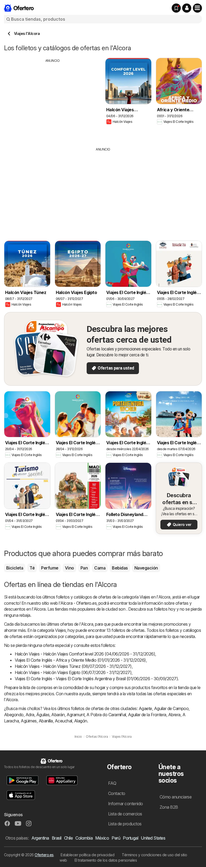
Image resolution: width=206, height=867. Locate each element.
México (102, 838)
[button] (186, 8)
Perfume (49, 568)
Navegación (146, 568)
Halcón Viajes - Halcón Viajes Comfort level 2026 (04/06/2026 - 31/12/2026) (85, 654)
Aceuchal (63, 720)
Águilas (42, 714)
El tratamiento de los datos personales (106, 860)
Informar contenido (125, 803)
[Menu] (197, 8)
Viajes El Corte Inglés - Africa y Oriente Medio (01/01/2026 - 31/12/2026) (80, 660)
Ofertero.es (44, 854)
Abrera (174, 714)
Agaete (145, 708)
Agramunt (75, 714)
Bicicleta (14, 568)
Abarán (58, 714)
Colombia (84, 838)
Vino (69, 568)
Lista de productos (125, 823)
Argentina (40, 838)
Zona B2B (169, 807)
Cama (99, 568)
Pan (84, 568)
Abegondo (14, 714)
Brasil (56, 838)
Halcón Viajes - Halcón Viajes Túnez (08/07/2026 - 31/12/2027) (73, 666)
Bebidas (120, 568)
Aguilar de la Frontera (147, 714)
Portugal (130, 838)
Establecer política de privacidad (87, 854)
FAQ (112, 783)
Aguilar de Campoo (171, 708)
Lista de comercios (125, 813)
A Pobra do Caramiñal (106, 714)
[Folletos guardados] (176, 8)
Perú (116, 838)
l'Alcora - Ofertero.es (78, 603)
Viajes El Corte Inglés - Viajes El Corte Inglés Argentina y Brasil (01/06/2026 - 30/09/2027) (96, 678)
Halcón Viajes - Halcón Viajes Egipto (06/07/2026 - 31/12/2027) (73, 672)
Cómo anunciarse (176, 797)
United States (153, 838)
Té (32, 568)
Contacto (116, 793)
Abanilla (46, 720)
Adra (29, 714)
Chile (68, 838)
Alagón (80, 720)
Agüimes (28, 720)
